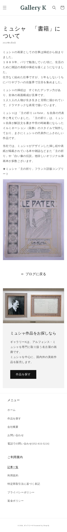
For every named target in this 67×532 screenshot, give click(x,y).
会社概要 (12, 427)
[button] (5, 8)
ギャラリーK (28, 525)
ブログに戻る (35, 274)
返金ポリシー (15, 500)
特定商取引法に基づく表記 (23, 483)
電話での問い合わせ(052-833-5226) (28, 443)
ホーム (11, 410)
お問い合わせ (15, 435)
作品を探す (23, 374)
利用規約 (12, 475)
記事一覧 (12, 467)
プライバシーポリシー (21, 492)
